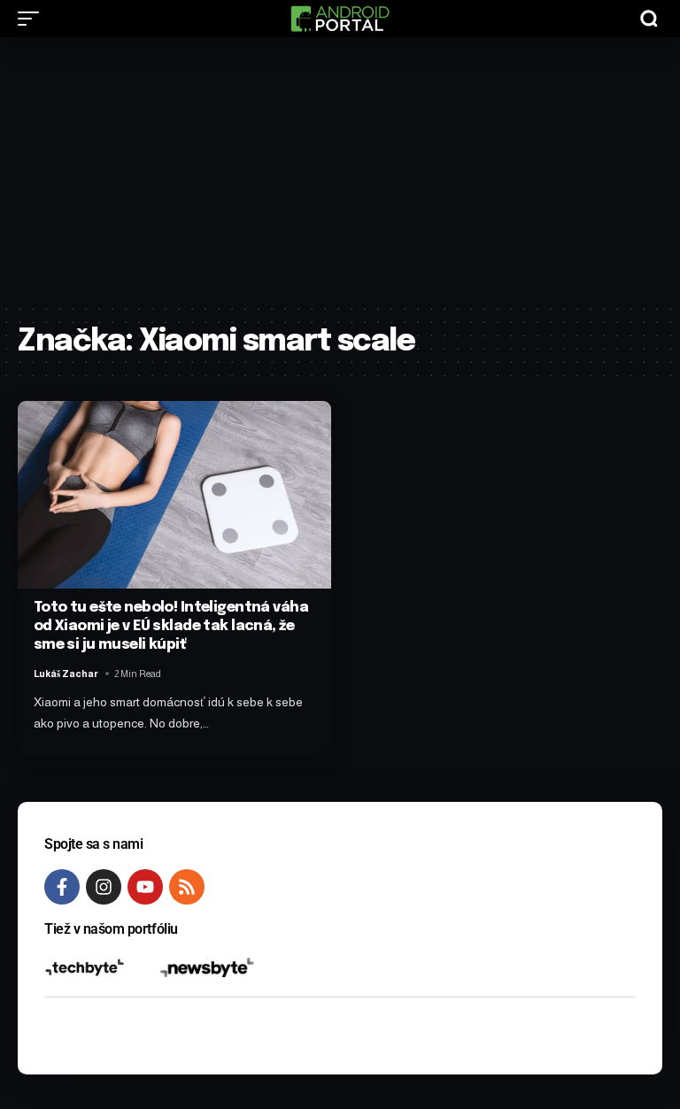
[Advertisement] (340, 170)
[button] (33, 19)
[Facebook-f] (62, 887)
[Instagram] (103, 887)
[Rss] (187, 887)
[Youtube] (145, 887)
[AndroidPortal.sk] (340, 18)
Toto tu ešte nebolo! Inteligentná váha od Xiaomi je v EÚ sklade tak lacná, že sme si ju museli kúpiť (171, 626)
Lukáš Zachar (66, 673)
